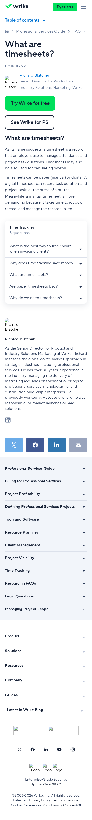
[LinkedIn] (45, 749)
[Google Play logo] (63, 730)
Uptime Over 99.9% (45, 784)
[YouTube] (59, 749)
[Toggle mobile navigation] (84, 7)
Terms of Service (65, 800)
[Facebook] (32, 749)
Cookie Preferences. (26, 805)
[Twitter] (19, 749)
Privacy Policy (40, 800)
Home (7, 31)
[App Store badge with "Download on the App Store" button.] (28, 730)
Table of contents (22, 20)
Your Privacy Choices (59, 805)
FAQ (77, 31)
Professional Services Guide (40, 31)
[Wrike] (18, 6)
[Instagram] (72, 749)
